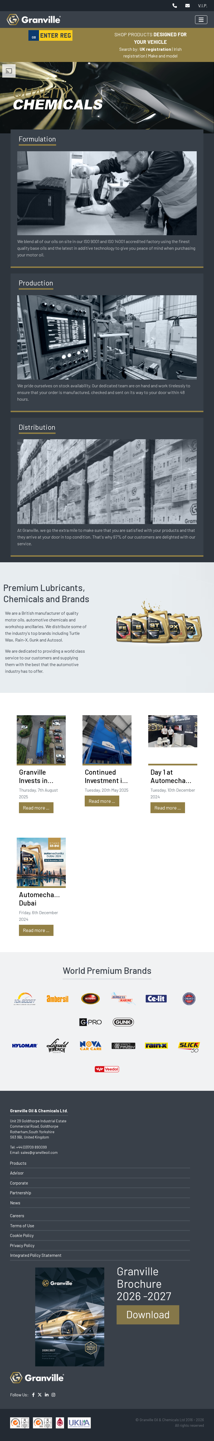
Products (18, 1163)
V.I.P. (202, 5)
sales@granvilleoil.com (39, 1152)
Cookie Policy (22, 1235)
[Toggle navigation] (201, 19)
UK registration (155, 49)
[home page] (34, 16)
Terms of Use (22, 1225)
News (15, 1202)
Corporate (19, 1182)
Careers (17, 1215)
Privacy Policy (22, 1245)
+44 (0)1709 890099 (31, 1147)
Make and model (162, 55)
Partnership (20, 1192)
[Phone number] (174, 5)
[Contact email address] (187, 5)
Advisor (17, 1172)
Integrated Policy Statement (36, 1255)
